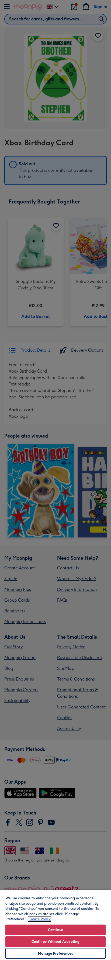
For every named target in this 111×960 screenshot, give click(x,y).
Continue (55, 930)
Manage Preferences (55, 953)
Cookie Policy (40, 919)
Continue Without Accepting (55, 942)
